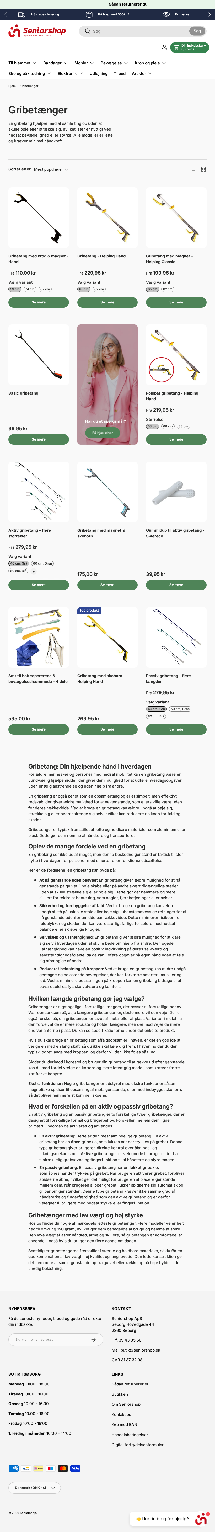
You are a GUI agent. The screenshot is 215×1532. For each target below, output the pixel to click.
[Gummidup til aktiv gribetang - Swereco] (176, 492)
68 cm (168, 426)
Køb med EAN (124, 1424)
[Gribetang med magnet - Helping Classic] (176, 217)
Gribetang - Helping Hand (101, 255)
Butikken (120, 1394)
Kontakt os (121, 1414)
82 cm (99, 289)
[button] (189, 47)
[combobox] (143, 31)
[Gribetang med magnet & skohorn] (107, 492)
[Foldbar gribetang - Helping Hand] (176, 354)
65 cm (84, 289)
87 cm (45, 289)
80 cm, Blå (18, 571)
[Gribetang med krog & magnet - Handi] (38, 217)
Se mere (39, 302)
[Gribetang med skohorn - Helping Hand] (107, 637)
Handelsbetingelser (130, 1434)
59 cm (15, 289)
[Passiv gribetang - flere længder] (176, 637)
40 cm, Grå (18, 563)
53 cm (152, 426)
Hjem (12, 86)
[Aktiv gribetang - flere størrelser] (38, 492)
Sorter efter (19, 169)
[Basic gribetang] (38, 354)
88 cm (183, 426)
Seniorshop (28, 1513)
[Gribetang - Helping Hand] (107, 217)
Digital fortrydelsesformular (138, 1444)
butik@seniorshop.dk (140, 1350)
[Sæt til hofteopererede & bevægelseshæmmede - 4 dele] (38, 637)
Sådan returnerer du (128, 4)
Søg (197, 31)
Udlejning (99, 73)
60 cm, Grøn (42, 563)
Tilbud (120, 73)
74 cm (30, 289)
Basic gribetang (23, 393)
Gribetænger (29, 86)
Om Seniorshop (126, 1404)
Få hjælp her (102, 433)
